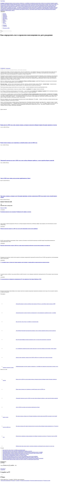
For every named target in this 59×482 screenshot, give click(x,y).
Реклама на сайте (46, 480)
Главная (4, 13)
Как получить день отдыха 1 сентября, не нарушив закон (37, 7)
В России (4, 14)
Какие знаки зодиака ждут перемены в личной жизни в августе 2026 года (18, 142)
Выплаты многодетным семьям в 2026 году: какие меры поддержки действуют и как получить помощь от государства (25, 245)
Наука (4, 19)
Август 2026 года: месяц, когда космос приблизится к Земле (15, 178)
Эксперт (4, 23)
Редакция (4, 24)
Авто (4, 21)
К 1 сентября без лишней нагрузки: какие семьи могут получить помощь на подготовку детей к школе (34, 5)
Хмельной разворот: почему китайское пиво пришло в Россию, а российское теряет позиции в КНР (24, 9)
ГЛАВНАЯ (2, 68)
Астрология (8, 68)
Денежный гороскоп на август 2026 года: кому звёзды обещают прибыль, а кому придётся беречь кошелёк (27, 160)
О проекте (18, 480)
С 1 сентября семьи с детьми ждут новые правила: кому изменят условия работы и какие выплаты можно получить (24, 262)
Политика (5, 17)
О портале (5, 26)
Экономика (5, 16)
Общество (5, 15)
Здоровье (4, 20)
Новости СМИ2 (3, 207)
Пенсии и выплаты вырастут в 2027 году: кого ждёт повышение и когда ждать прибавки (19, 228)
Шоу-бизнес (5, 18)
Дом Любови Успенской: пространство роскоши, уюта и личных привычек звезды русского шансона (28, 6)
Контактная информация (6, 480)
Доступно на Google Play (2, 469)
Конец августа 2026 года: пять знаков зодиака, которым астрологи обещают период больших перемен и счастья (28, 125)
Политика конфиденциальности (36, 480)
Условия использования (25, 480)
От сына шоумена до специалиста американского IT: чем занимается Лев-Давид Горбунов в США (20, 279)
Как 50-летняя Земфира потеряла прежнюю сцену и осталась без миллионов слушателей (17, 4)
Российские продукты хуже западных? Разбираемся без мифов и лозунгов (15, 211)
